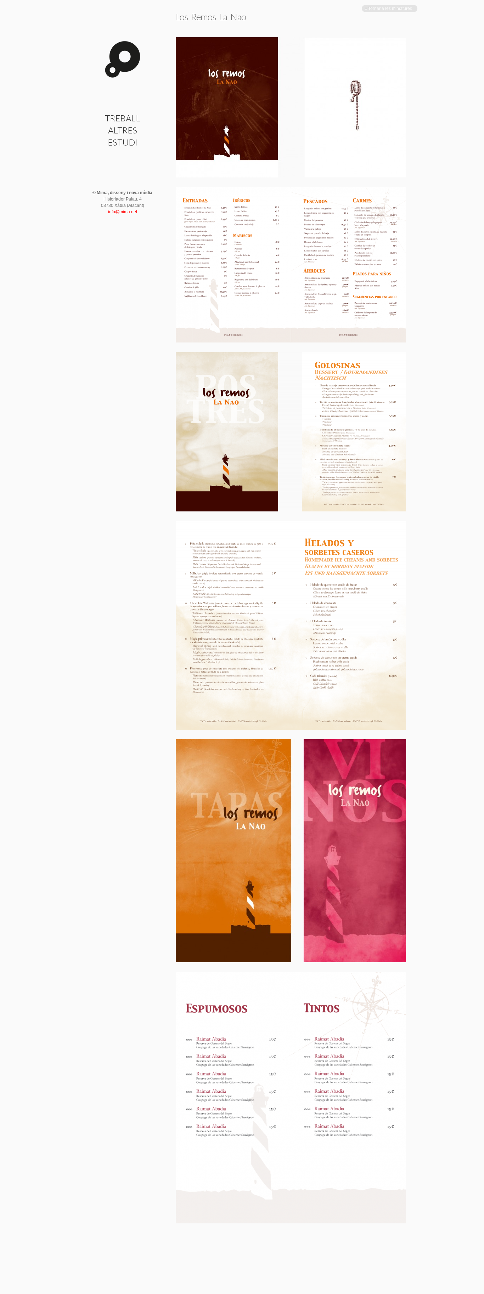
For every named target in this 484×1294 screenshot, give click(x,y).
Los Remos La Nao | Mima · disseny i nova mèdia (123, 59)
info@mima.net (122, 211)
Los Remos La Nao (211, 16)
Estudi (122, 142)
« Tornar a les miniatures (389, 8)
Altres (122, 130)
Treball (122, 118)
